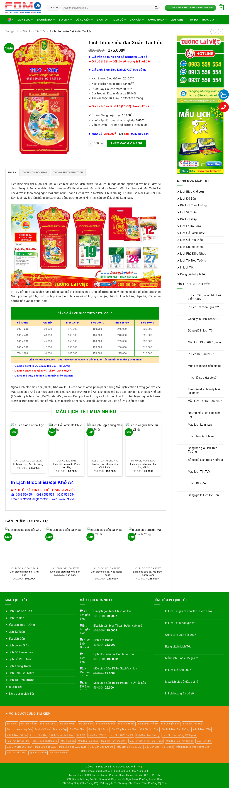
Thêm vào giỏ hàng (126, 143)
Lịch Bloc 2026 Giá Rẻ (121, 735)
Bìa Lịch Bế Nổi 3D (148, 723)
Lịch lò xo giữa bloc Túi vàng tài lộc (143, 466)
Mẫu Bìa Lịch (68, 741)
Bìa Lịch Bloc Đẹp (105, 723)
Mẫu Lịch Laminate (200, 424)
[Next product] (213, 31)
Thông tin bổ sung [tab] (34, 172)
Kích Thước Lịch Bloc (62, 735)
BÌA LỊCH (64, 19)
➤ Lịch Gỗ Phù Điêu (190, 239)
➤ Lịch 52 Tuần (187, 212)
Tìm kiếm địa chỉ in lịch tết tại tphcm (204, 391)
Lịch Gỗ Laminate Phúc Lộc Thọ (66, 466)
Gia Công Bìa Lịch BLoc (124, 729)
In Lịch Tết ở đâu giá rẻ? (203, 307)
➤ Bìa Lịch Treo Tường (192, 205)
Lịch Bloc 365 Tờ (97, 735)
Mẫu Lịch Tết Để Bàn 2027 (205, 401)
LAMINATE (177, 19)
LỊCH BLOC (24, 19)
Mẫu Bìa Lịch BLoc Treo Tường (146, 741)
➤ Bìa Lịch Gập (187, 219)
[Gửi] (156, 8)
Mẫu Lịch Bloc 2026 (45, 747)
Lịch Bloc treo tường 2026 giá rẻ (179, 735)
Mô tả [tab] (12, 172)
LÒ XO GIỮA (83, 19)
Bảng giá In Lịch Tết (200, 330)
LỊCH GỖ (118, 19)
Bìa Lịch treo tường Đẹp (19, 729)
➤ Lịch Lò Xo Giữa (189, 226)
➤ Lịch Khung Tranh (190, 246)
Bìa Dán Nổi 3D (48, 723)
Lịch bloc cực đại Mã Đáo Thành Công (147, 573)
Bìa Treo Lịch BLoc (98, 729)
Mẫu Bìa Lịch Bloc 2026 (113, 741)
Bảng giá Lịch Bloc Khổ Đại (205, 459)
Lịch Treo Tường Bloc (17, 741)
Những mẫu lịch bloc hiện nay (204, 414)
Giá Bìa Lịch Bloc (149, 729)
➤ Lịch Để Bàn (186, 198)
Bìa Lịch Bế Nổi (126, 723)
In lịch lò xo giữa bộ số (202, 377)
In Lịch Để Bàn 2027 (201, 354)
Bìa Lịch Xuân (42, 729)
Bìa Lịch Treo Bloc (192, 723)
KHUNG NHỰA (156, 19)
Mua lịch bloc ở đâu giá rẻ (204, 365)
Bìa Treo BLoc (77, 729)
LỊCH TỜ (102, 19)
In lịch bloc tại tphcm (201, 436)
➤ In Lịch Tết (185, 267)
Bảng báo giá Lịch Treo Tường (202, 449)
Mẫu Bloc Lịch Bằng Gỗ (45, 741)
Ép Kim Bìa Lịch (38, 752)
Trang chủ (11, 31)
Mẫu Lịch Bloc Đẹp (16, 752)
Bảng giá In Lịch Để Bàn (203, 495)
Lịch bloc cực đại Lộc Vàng (28, 464)
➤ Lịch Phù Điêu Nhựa (191, 253)
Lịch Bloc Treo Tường (147, 735)
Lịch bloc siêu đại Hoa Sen (65, 571)
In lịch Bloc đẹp (197, 483)
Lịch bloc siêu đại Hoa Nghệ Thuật (106, 573)
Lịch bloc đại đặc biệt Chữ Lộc (24, 573)
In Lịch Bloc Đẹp (38, 735)
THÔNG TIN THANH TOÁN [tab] (68, 172)
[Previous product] (220, 31)
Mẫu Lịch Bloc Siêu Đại (129, 747)
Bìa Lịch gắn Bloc (170, 723)
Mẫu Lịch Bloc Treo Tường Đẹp (192, 747)
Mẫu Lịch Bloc (203, 741)
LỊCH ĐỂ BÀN (44, 19)
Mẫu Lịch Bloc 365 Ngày (19, 747)
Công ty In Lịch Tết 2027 (203, 318)
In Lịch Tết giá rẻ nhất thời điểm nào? (204, 297)
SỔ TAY (193, 19)
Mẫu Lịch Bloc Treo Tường (159, 747)
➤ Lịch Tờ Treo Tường (191, 260)
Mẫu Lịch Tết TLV (34, 31)
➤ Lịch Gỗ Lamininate (191, 233)
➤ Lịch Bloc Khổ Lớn (190, 191)
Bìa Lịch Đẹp (60, 729)
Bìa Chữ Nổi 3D (28, 723)
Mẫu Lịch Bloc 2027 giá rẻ (204, 342)
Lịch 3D (81, 735)
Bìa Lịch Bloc (86, 723)
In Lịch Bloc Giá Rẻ (16, 735)
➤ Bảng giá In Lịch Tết (191, 274)
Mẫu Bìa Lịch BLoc (88, 741)
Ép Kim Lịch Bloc (59, 752)
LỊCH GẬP (135, 19)
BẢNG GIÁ (208, 19)
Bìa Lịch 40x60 (67, 723)
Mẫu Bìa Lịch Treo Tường (179, 741)
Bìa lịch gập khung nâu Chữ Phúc (105, 466)
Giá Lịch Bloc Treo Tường (175, 729)
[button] (221, 8)
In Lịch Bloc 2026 (202, 729)
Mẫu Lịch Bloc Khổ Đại (101, 747)
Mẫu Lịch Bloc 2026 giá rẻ (72, 747)
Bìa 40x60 (11, 723)
